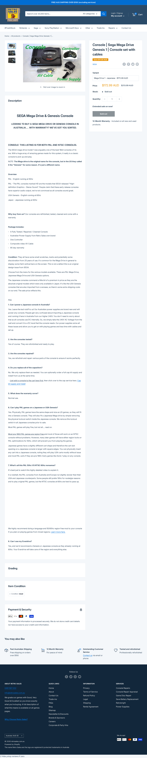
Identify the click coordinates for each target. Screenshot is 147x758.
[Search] (103, 13)
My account (117, 16)
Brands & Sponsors (57, 718)
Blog (51, 706)
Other (87, 28)
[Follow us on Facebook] (66, 676)
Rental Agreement (90, 706)
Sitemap (52, 710)
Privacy (86, 688)
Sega (36, 28)
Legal (85, 699)
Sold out (103, 114)
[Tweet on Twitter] (132, 64)
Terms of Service (90, 692)
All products (15, 36)
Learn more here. (58, 532)
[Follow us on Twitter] (70, 676)
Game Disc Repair (123, 695)
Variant (96, 73)
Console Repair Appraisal (127, 692)
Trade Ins (101, 28)
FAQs (51, 703)
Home (7, 36)
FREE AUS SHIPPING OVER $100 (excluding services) (73, 2)
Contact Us (126, 28)
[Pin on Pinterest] (128, 64)
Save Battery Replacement (127, 699)
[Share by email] (137, 64)
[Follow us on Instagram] (75, 676)
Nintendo (23, 28)
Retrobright (121, 703)
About (51, 692)
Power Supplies (122, 706)
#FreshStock (10, 28)
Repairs (112, 28)
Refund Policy (89, 695)
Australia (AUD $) (12, 736)
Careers (52, 721)
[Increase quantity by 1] (119, 99)
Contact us (87, 655)
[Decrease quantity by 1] (104, 99)
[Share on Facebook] (124, 64)
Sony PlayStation (52, 28)
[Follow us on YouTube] (79, 676)
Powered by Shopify (12, 744)
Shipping (87, 703)
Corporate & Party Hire (58, 725)
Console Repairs (123, 688)
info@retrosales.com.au (15, 693)
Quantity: (97, 99)
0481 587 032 (10, 688)
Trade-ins (53, 699)
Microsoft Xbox (72, 28)
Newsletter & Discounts (58, 714)
